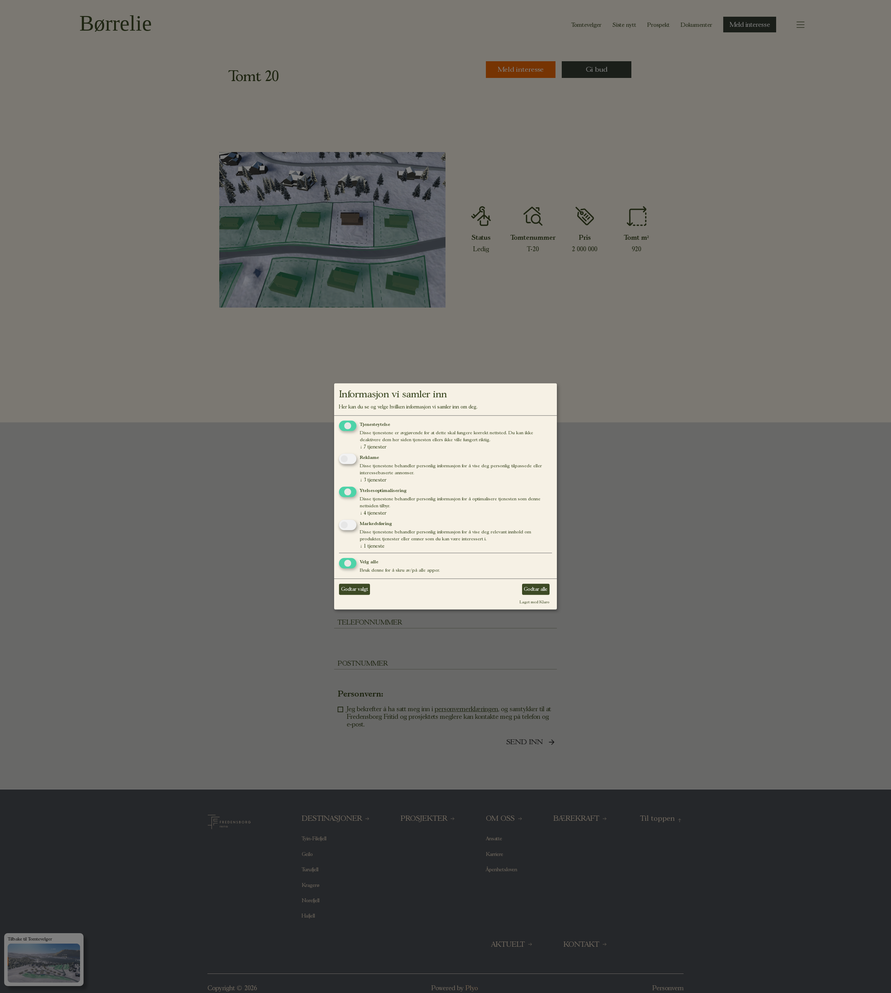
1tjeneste (372, 546)
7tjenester (373, 447)
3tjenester (373, 480)
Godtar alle (535, 589)
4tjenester (373, 513)
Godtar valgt (354, 589)
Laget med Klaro (534, 601)
